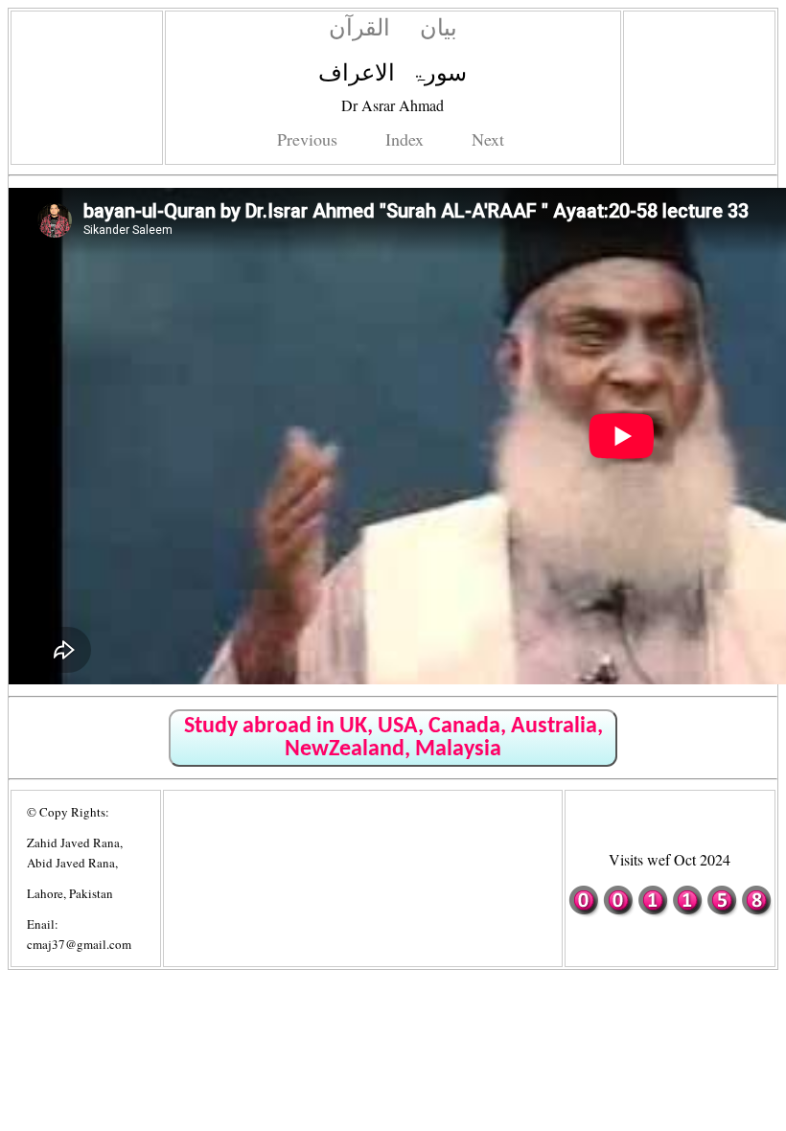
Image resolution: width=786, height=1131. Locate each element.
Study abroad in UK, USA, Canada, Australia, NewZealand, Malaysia (393, 738)
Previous (307, 138)
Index (404, 138)
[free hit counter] (670, 913)
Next (488, 138)
